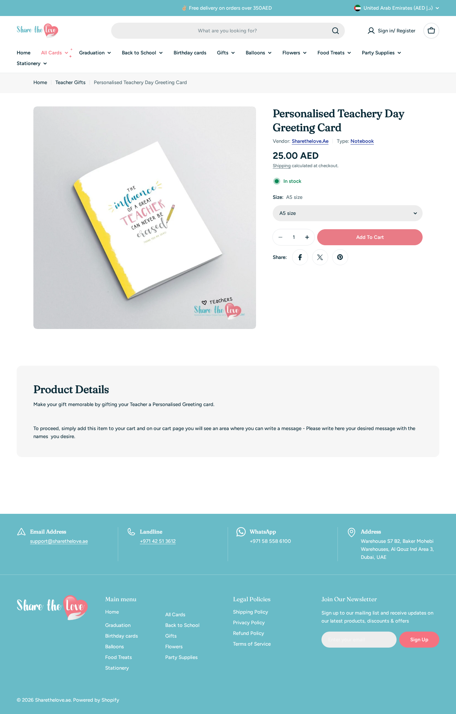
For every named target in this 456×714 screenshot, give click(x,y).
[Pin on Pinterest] (340, 257)
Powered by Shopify (96, 700)
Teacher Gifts (70, 82)
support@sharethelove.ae (59, 541)
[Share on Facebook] (300, 257)
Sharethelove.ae (310, 141)
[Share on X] (320, 257)
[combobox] (228, 31)
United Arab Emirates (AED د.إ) (398, 8)
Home (40, 82)
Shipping (282, 165)
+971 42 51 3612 (158, 541)
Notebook (362, 141)
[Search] (335, 31)
